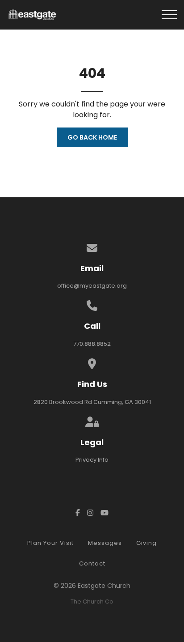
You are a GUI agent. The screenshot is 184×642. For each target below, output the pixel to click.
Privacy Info (92, 459)
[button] (169, 14)
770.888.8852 (92, 344)
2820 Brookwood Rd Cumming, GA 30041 (92, 402)
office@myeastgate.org (92, 285)
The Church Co (92, 601)
